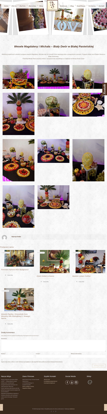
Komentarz (4, 338)
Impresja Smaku (16, 236)
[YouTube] (53, 411)
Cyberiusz (72, 409)
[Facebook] (51, 411)
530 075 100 (47, 379)
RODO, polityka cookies (28, 386)
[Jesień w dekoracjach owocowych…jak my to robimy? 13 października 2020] (1, 407)
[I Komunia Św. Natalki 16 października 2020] (105, 407)
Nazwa (3, 353)
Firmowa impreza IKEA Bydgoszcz (15, 270)
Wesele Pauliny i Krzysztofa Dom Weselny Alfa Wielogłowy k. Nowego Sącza (15, 316)
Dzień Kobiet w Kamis (45, 276)
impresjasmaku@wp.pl (49, 383)
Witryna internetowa (76, 353)
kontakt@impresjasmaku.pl (50, 381)
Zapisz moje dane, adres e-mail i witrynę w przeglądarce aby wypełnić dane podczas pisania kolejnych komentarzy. (32, 361)
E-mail (38, 353)
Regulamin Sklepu (26, 388)
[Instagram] (56, 411)
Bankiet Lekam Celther (81, 276)
